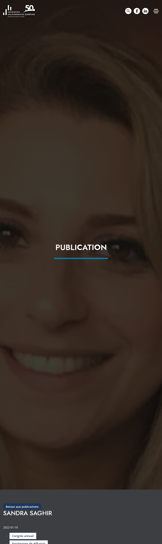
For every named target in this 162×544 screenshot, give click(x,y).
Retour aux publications (22, 507)
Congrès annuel (23, 536)
